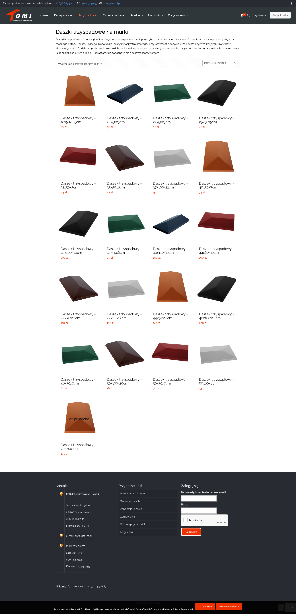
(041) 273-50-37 (88, 3)
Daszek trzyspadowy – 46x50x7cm (78, 381)
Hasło (184, 504)
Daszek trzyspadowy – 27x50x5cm (170, 120)
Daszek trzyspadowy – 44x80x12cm (124, 316)
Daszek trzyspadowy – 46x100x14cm (216, 316)
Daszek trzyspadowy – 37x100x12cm (170, 185)
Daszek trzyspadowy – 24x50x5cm (124, 120)
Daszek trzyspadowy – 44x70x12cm (78, 316)
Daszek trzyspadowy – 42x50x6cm (124, 251)
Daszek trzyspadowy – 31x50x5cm (78, 185)
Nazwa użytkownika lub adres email (203, 492)
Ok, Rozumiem (205, 606)
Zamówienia (127, 516)
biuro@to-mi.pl (111, 3)
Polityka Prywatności (229, 606)
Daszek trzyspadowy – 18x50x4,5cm (78, 120)
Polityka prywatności (132, 524)
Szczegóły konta (130, 501)
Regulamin (126, 532)
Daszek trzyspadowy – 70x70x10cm (78, 447)
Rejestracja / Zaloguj (132, 493)
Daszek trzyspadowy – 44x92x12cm (170, 316)
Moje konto (258, 15)
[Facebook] (291, 3)
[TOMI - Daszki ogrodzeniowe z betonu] (19, 15)
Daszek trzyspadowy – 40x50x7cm (216, 185)
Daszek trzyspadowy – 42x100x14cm (78, 251)
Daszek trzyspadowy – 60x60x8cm (216, 381)
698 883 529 (66, 3)
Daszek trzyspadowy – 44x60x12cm (216, 251)
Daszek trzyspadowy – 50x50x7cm (170, 381)
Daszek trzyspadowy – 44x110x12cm (170, 251)
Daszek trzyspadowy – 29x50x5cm (216, 120)
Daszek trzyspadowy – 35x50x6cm (124, 185)
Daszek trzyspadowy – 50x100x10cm (124, 381)
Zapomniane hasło (131, 508)
